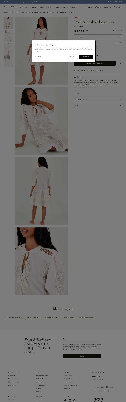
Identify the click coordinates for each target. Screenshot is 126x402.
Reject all (71, 56)
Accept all (86, 56)
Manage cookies (39, 56)
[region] (64, 51)
